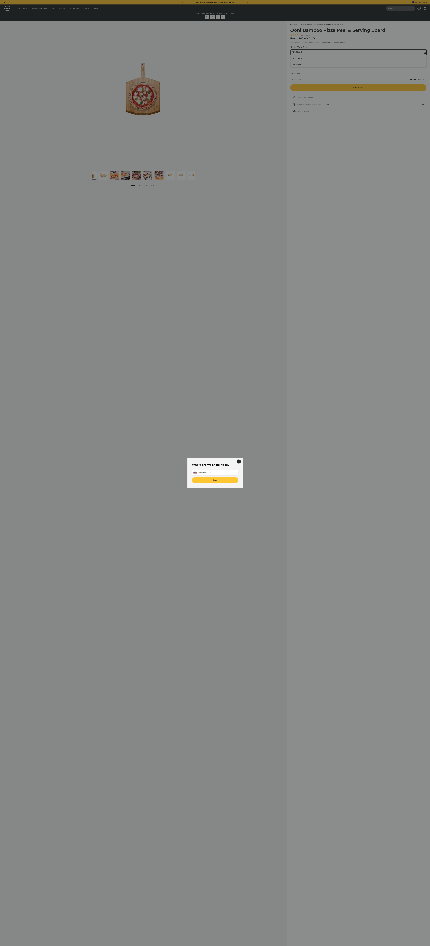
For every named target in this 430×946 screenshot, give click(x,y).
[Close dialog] (239, 461)
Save (215, 480)
